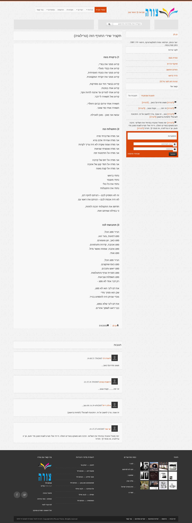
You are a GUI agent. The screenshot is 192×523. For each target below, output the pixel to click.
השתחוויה (90, 500)
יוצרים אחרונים (140, 519)
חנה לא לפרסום (127, 469)
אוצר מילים (90, 477)
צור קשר (40, 10)
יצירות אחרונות (153, 519)
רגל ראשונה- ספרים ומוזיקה (42, 510)
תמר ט (131, 492)
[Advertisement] (53, 24)
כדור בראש (173, 75)
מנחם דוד (80, 471)
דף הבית (172, 519)
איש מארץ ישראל (127, 487)
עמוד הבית (100, 10)
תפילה (92, 495)
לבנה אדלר (79, 489)
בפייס (43, 486)
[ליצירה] (170, 102)
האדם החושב (172, 70)
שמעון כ (130, 475)
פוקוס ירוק (90, 471)
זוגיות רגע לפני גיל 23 (169, 81)
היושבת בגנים (105, 382)
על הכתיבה (90, 489)
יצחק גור (84, 465)
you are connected (87, 483)
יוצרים (80, 10)
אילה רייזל (106, 405)
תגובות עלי (132, 95)
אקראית (70, 10)
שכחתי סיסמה (134, 153)
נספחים (51, 10)
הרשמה (60, 10)
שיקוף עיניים (172, 64)
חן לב (114, 325)
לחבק (92, 465)
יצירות (90, 10)
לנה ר (131, 464)
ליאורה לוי (107, 358)
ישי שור (108, 429)
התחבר (172, 154)
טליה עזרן (130, 481)
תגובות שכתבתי (147, 95)
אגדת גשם (173, 58)
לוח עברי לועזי (47, 505)
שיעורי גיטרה (47, 493)
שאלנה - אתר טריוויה (44, 499)
